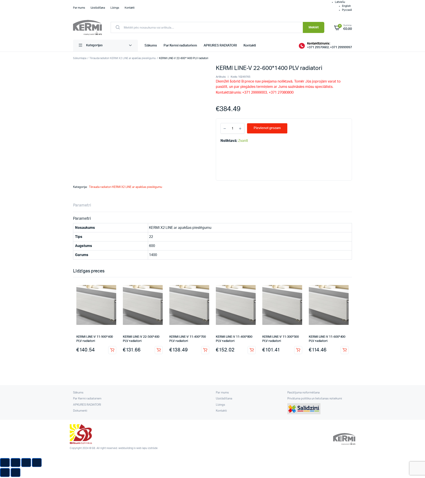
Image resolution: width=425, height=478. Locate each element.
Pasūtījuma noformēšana (303, 392)
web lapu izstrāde (147, 448)
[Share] (15, 462)
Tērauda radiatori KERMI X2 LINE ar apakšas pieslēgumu (122, 58)
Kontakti (130, 7)
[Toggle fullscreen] (26, 462)
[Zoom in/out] (37, 462)
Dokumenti (80, 410)
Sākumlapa (79, 58)
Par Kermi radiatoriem (180, 45)
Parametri (82, 205)
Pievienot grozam (112, 350)
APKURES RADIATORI (220, 45)
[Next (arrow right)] (15, 472)
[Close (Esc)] (5, 462)
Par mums (79, 7)
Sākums (151, 45)
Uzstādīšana (98, 7)
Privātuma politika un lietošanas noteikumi (314, 398)
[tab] (82, 205)
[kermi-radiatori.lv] (87, 27)
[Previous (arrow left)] (5, 472)
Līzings (114, 7)
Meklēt (314, 27)
